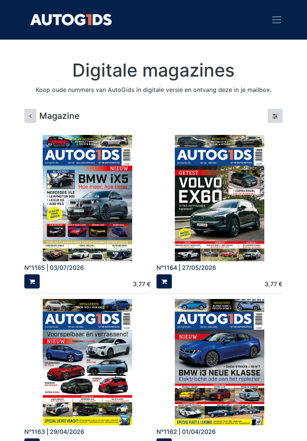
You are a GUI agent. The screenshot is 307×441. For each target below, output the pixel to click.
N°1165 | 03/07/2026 (54, 267)
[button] (32, 281)
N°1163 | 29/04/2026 (54, 431)
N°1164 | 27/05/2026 (186, 267)
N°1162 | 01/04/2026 (186, 431)
